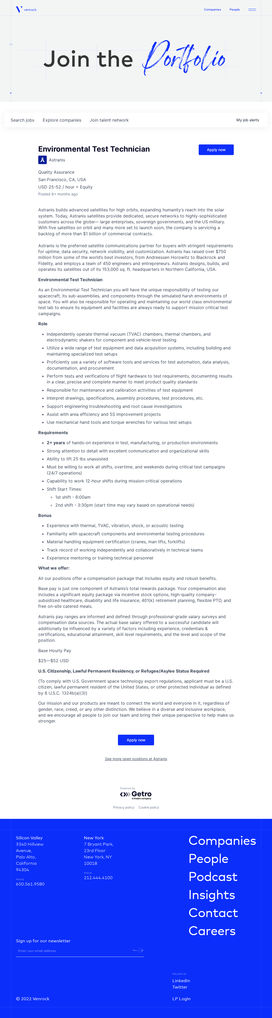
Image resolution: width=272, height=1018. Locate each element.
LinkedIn (181, 981)
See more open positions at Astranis (136, 758)
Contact (213, 913)
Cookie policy (149, 807)
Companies (212, 9)
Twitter (180, 987)
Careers (212, 931)
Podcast (212, 877)
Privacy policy (123, 807)
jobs (22, 120)
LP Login (181, 999)
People (235, 9)
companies (62, 120)
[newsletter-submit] (138, 950)
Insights (211, 895)
